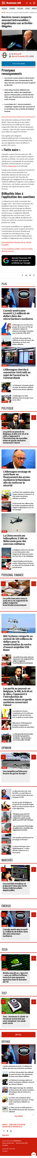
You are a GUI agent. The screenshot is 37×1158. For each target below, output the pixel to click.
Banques (4, 365)
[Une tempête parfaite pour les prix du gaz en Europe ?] (6, 834)
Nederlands (5, 1135)
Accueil (3, 12)
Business (4, 402)
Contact (5, 1124)
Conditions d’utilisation (17, 1124)
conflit (4, 798)
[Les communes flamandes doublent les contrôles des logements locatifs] (6, 824)
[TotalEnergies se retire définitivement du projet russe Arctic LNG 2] (6, 394)
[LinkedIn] (11, 1130)
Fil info (27, 8)
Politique (20, 8)
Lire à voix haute (18, 64)
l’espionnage (12, 166)
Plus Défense (25, 1115)
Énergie (4, 842)
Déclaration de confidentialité (12, 1127)
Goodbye (5, 1145)
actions (4, 880)
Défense (3, 49)
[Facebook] (4, 1130)
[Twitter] (7, 1130)
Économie (12, 8)
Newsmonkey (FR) (22, 1143)
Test (3, 1013)
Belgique (4, 8)
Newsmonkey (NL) (8, 1143)
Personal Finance (6, 810)
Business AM (17, 54)
